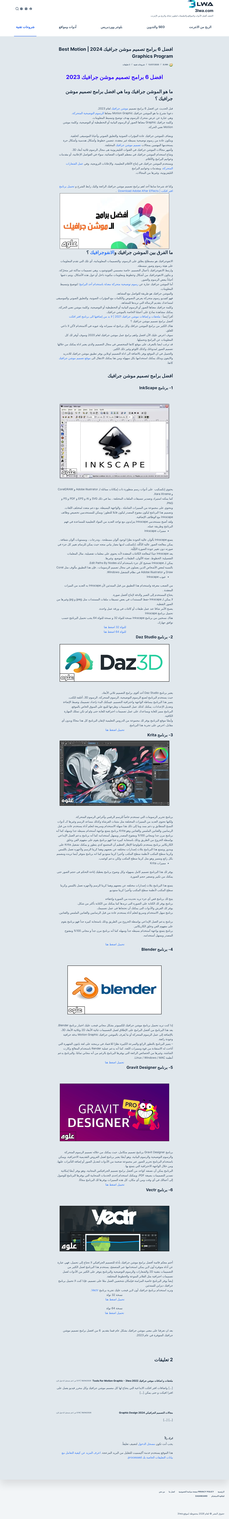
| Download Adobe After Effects (138, 190)
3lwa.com (204, 10)
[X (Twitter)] (26, 9)
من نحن (162, 1492)
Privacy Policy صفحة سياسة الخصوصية (196, 1492)
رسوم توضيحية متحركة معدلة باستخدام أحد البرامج (108, 284)
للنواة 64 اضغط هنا (114, 631)
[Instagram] (21, 9)
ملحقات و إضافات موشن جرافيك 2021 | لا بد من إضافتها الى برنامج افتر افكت (114, 316)
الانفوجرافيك (102, 252)
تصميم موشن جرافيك (128, 145)
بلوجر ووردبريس (111, 27)
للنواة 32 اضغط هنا (114, 627)
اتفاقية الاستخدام (217, 1496)
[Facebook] (31, 9)
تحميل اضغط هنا (114, 729)
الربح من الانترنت (200, 27)
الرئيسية (221, 1492)
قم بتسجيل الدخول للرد (64, 1381)
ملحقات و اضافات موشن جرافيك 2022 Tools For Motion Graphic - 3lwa (132, 1380)
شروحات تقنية (25, 27)
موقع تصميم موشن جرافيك (75, 358)
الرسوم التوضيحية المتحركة (88, 113)
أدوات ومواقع (67, 27)
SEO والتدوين (156, 27)
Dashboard (201, 1496)
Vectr (94, 1290)
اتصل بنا (172, 1492)
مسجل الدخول (146, 1443)
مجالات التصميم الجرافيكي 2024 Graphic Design (146, 1412)
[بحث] (17, 8)
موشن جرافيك (119, 108)
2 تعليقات (126, 64)
